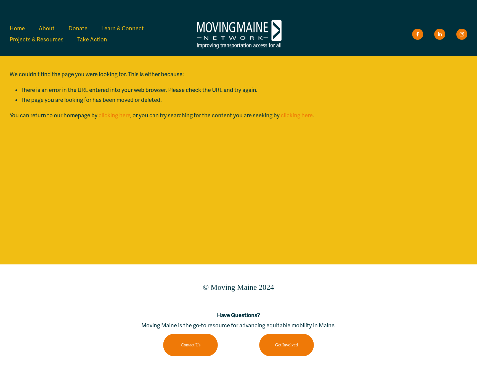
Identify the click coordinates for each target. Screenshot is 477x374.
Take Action (92, 39)
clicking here (114, 115)
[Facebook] (417, 34)
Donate (78, 28)
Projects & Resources (36, 39)
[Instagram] (461, 34)
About (47, 28)
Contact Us (190, 345)
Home (17, 28)
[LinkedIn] (439, 34)
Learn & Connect (122, 28)
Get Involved (286, 345)
